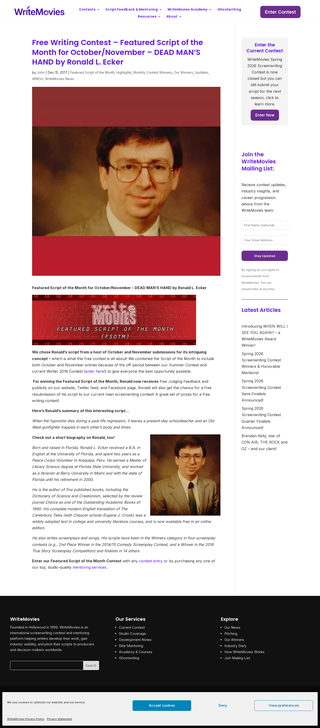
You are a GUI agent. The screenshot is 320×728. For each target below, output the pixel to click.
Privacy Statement (59, 719)
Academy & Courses (135, 652)
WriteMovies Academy (187, 10)
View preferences (284, 705)
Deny (223, 705)
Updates (201, 72)
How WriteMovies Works (244, 652)
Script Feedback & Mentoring (131, 10)
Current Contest (132, 627)
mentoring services (89, 567)
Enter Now (264, 115)
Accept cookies (162, 705)
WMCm (37, 79)
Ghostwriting (229, 10)
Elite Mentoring (131, 646)
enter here (94, 371)
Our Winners (183, 72)
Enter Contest (280, 12)
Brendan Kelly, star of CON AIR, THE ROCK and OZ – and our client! (264, 442)
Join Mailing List (237, 658)
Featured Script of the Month (92, 72)
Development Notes (135, 639)
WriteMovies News (59, 79)
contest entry (151, 561)
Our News (232, 627)
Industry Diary (235, 646)
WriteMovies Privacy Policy (26, 719)
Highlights (123, 72)
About (172, 17)
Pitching (230, 633)
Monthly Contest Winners (152, 72)
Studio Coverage (132, 633)
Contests (87, 10)
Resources (147, 17)
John (41, 72)
